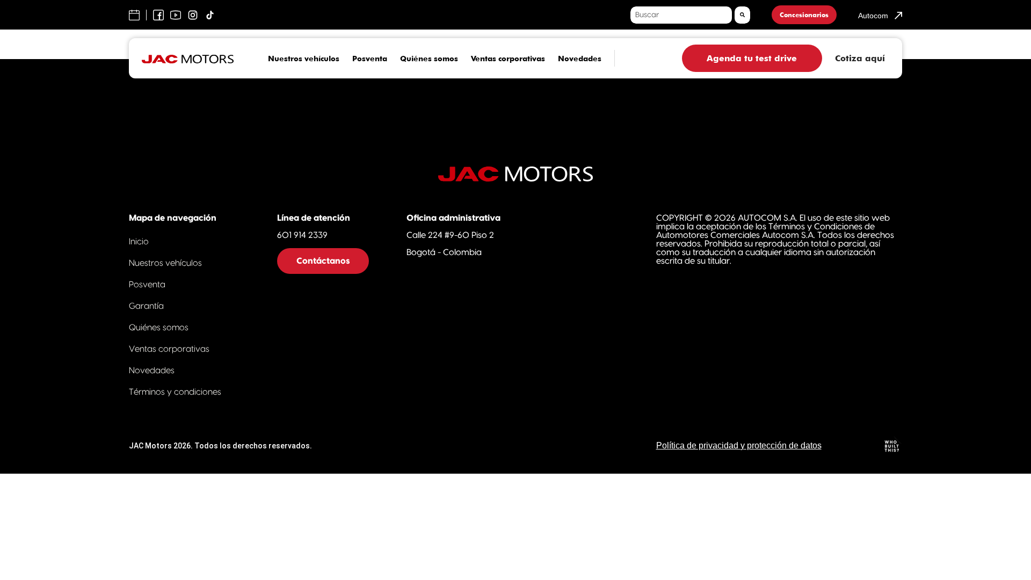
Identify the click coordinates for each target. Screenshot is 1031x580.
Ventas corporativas (508, 58)
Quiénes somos (429, 58)
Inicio (139, 241)
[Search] (742, 15)
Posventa (369, 58)
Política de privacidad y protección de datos (739, 445)
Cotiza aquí (860, 58)
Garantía (146, 306)
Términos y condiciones (175, 392)
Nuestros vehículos (303, 58)
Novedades (579, 58)
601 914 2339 (302, 235)
